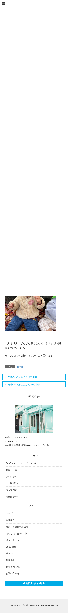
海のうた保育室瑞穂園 (17, 527)
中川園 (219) (12, 483)
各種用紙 (10, 560)
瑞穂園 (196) (12, 496)
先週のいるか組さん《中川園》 (23, 377)
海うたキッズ (12, 540)
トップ (9, 513)
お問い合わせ (12, 573)
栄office (9, 553)
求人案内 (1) (12, 490)
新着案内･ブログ (14, 566)
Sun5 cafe (11, 547)
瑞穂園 (20, 367)
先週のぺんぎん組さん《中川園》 (24, 384)
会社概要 (10, 520)
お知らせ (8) (12, 470)
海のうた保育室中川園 (17, 533)
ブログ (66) (11, 476)
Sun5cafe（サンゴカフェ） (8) (21, 463)
